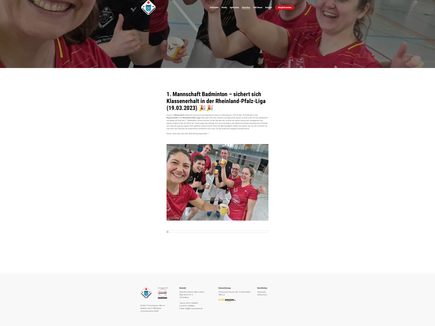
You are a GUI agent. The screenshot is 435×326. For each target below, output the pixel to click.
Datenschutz (262, 295)
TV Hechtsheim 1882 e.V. (155, 306)
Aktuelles (246, 8)
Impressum (261, 292)
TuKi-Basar (257, 8)
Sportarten (234, 8)
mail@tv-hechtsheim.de (194, 309)
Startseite (214, 8)
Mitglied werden (284, 7)
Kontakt (268, 8)
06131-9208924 (192, 303)
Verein (224, 8)
